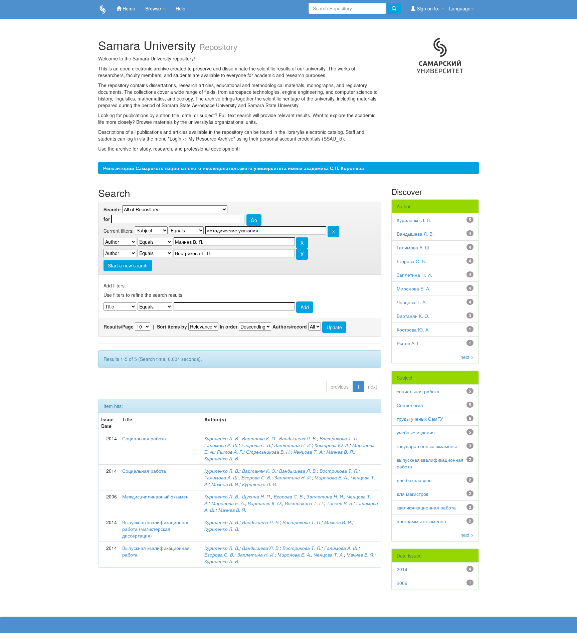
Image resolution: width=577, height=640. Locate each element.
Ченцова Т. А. (309, 451)
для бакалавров (414, 480)
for (107, 219)
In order (228, 326)
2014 (402, 569)
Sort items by (172, 326)
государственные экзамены (427, 446)
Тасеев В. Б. (340, 503)
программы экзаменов (421, 521)
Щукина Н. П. (256, 496)
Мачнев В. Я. (340, 451)
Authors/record (289, 326)
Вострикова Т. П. (339, 438)
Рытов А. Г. (230, 451)
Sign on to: (428, 8)
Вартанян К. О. (259, 438)
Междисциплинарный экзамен (155, 496)
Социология (410, 405)
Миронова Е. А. (331, 477)
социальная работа (418, 391)
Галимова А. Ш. (221, 445)
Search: (112, 209)
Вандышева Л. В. (298, 438)
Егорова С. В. (256, 445)
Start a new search (128, 265)
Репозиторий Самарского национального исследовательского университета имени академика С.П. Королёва (233, 168)
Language (459, 8)
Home (128, 8)
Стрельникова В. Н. (268, 451)
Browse (153, 8)
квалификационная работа (426, 507)
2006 (402, 583)
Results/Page (119, 326)
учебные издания (416, 432)
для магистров (412, 493)
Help (180, 8)
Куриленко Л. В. (221, 438)
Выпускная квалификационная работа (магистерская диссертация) (156, 529)
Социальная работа (144, 438)
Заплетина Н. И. (293, 445)
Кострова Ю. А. (332, 445)
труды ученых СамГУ (420, 418)
